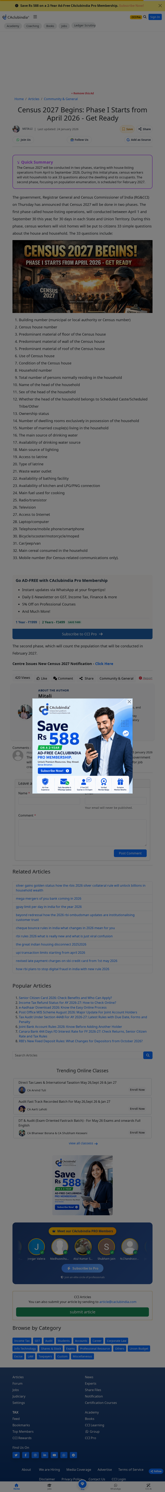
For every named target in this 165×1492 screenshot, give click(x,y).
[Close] (129, 701)
